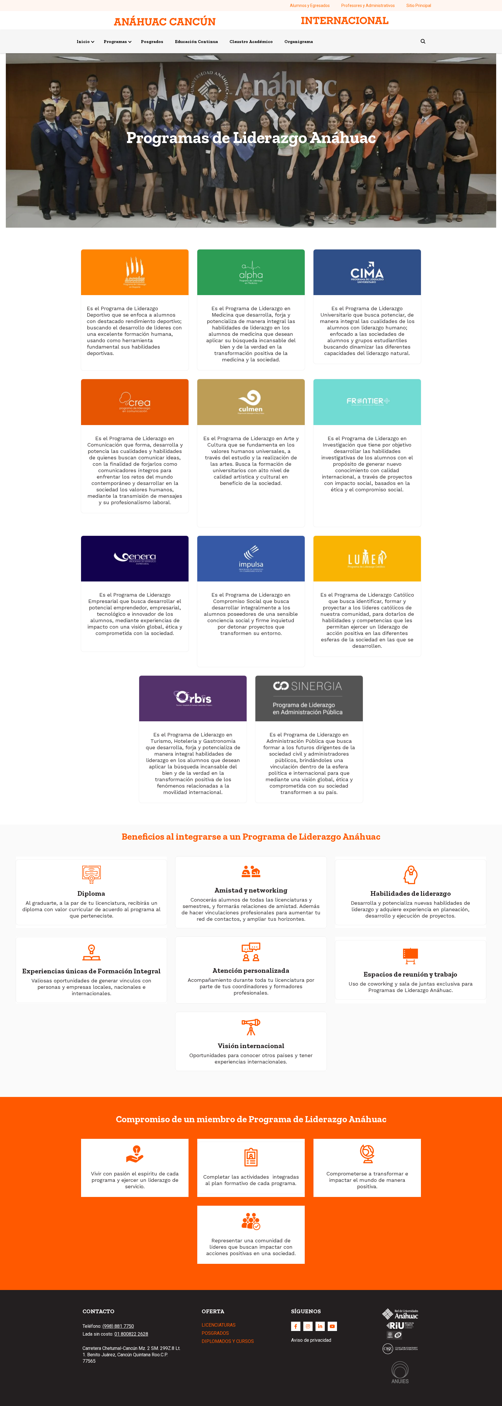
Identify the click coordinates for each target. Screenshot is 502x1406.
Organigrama (298, 41)
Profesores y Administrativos (368, 5)
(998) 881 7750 (118, 1326)
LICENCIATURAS (219, 1325)
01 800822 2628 (131, 1334)
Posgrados (152, 41)
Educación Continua (196, 41)
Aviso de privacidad (311, 1340)
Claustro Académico (251, 41)
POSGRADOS (215, 1333)
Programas (115, 41)
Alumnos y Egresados (310, 5)
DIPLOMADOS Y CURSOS (228, 1341)
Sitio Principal (418, 5)
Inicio (83, 41)
